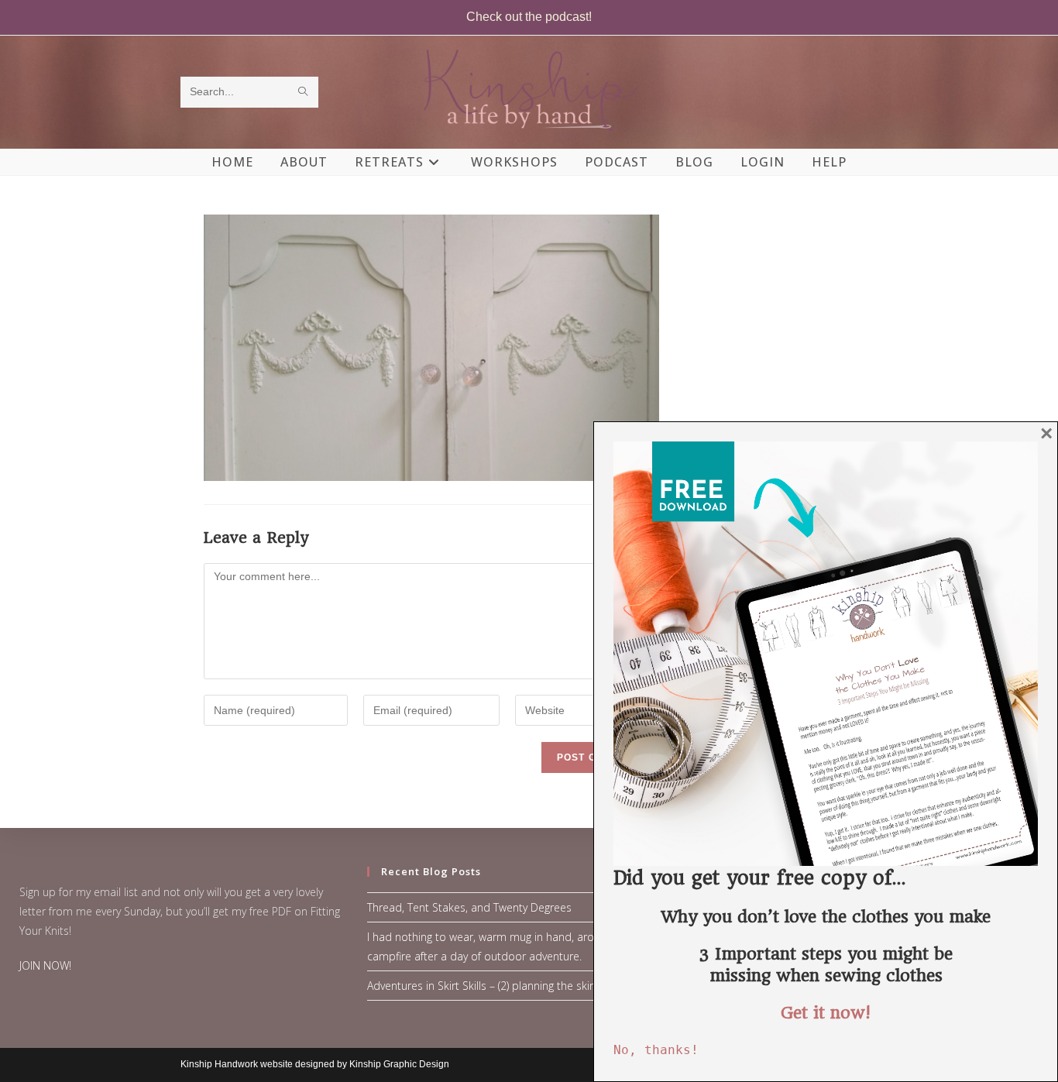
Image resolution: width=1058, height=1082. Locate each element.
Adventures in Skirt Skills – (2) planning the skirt (482, 985)
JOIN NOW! (45, 965)
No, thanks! (656, 1049)
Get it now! (826, 1012)
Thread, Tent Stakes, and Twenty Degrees (469, 907)
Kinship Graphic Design (399, 1064)
